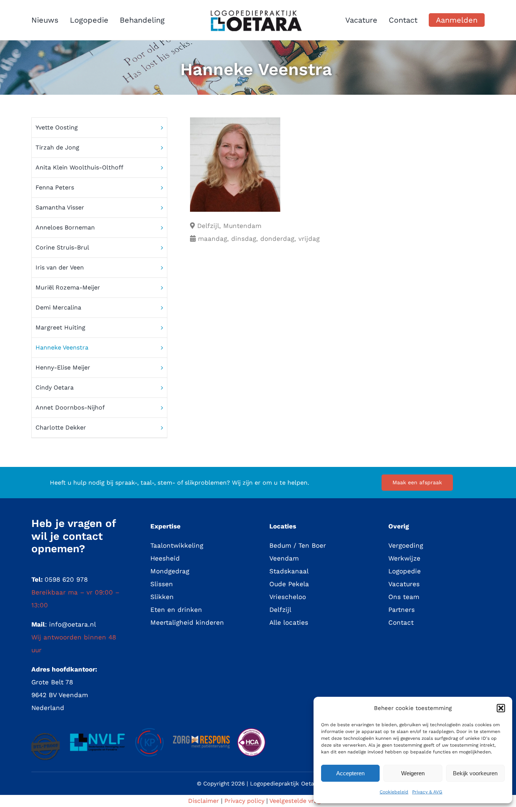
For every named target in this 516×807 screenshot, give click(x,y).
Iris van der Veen (60, 267)
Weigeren (413, 773)
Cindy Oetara (55, 387)
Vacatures (404, 584)
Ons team (403, 597)
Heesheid (165, 558)
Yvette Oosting (57, 127)
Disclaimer (203, 800)
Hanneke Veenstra (62, 347)
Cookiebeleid (394, 792)
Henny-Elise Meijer (63, 367)
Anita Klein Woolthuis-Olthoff (80, 167)
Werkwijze (404, 558)
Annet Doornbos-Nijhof (70, 407)
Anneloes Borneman (65, 227)
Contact (401, 622)
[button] (501, 708)
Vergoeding (405, 545)
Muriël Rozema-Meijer (68, 287)
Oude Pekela (289, 584)
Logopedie (404, 571)
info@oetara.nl (72, 624)
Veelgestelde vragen (298, 800)
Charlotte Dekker (61, 427)
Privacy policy (244, 800)
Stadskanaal (289, 571)
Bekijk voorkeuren (475, 773)
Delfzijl (280, 609)
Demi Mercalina (58, 307)
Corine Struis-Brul (62, 247)
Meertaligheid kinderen (187, 622)
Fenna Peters (55, 187)
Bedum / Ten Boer (297, 545)
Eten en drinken (176, 609)
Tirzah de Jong (57, 147)
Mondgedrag (169, 571)
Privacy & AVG (427, 792)
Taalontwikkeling (176, 545)
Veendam (284, 558)
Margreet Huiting (60, 327)
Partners (401, 609)
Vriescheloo (287, 597)
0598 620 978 (66, 579)
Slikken (162, 597)
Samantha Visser (60, 207)
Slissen (161, 584)
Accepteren (350, 773)
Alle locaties (288, 622)
